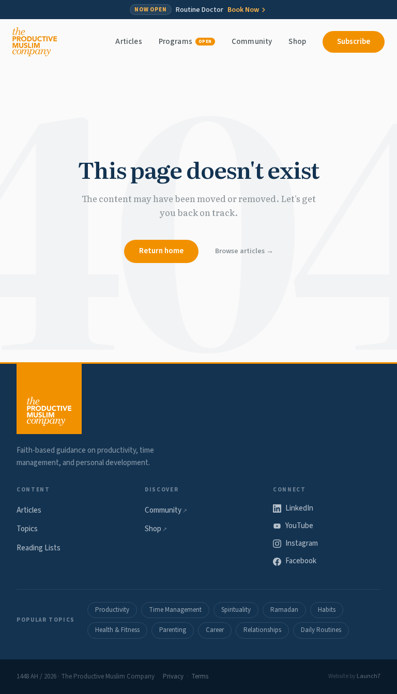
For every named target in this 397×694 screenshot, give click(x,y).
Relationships (262, 630)
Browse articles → (244, 251)
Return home (161, 250)
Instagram (301, 543)
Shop (297, 41)
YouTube (299, 525)
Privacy (173, 676)
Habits (326, 609)
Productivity (112, 609)
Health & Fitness (117, 630)
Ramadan (284, 609)
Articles (128, 41)
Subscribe (353, 41)
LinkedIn (299, 508)
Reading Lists (38, 548)
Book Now (243, 9)
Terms (199, 676)
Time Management (175, 609)
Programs (185, 41)
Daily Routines (321, 630)
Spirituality (236, 609)
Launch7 (368, 676)
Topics (27, 528)
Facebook (300, 561)
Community (252, 41)
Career (215, 630)
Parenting (172, 630)
